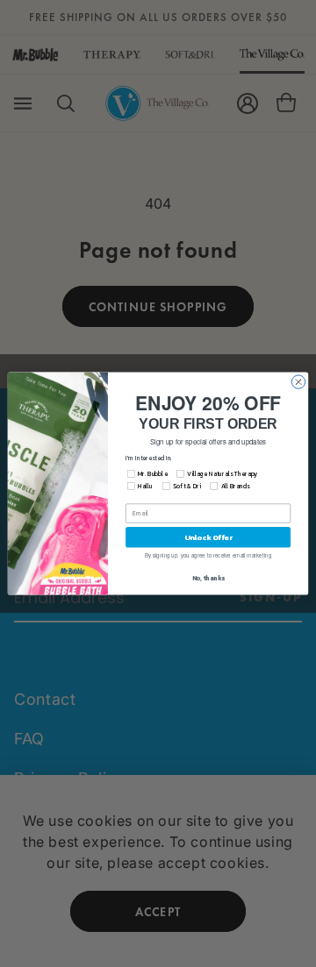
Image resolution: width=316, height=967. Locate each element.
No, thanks (208, 578)
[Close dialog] (298, 381)
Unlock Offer (208, 537)
